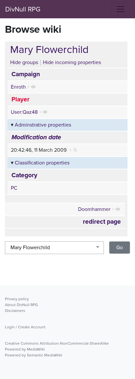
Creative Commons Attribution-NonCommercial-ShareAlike (57, 343)
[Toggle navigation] (120, 9)
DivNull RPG (22, 9)
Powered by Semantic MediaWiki (33, 355)
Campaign (25, 74)
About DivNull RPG (21, 305)
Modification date (36, 137)
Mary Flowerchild (49, 49)
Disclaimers (15, 311)
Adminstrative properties (43, 125)
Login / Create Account (25, 327)
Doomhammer (94, 209)
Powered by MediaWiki (25, 349)
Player (20, 99)
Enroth (18, 87)
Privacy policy (17, 299)
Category (24, 175)
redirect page (102, 221)
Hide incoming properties (72, 62)
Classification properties (42, 162)
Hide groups (24, 62)
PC (14, 188)
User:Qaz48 (24, 112)
